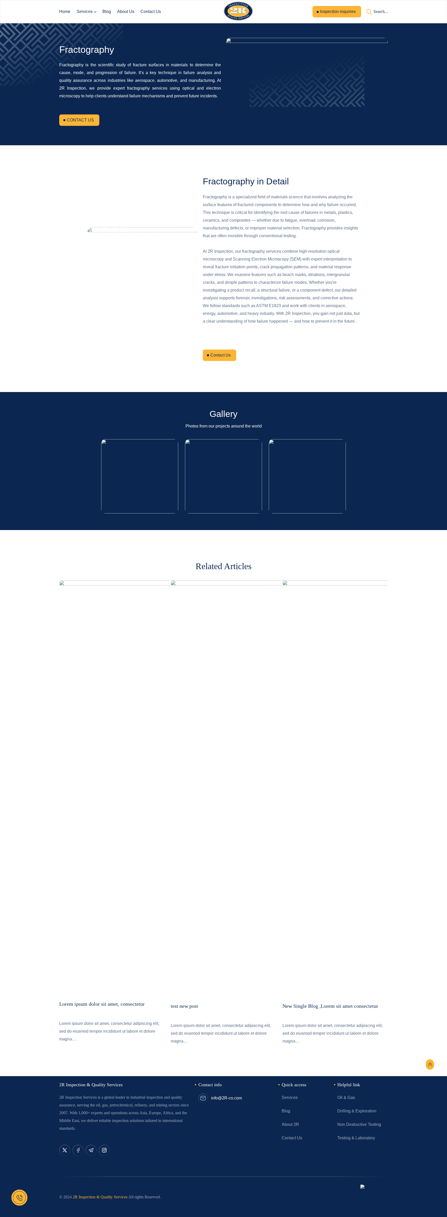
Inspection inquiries (338, 11)
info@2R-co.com (226, 1098)
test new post (184, 1006)
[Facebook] (78, 1150)
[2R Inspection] (238, 11)
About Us (125, 11)
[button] (60, 690)
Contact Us (150, 11)
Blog (106, 11)
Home (64, 11)
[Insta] (104, 1150)
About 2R (290, 1124)
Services (85, 11)
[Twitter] (64, 1150)
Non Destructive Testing (359, 1124)
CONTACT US (80, 120)
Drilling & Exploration (356, 1111)
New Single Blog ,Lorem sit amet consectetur (330, 1006)
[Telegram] (91, 1150)
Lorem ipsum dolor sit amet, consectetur (102, 1004)
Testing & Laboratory (356, 1138)
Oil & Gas (346, 1097)
